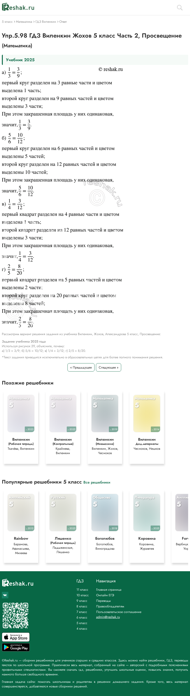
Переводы (103, 600)
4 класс (81, 628)
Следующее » (108, 367)
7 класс (81, 611)
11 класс (82, 589)
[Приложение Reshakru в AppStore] (16, 640)
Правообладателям (110, 606)
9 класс (81, 600)
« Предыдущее (81, 367)
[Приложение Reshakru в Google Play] (16, 650)
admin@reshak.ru (108, 617)
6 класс (81, 617)
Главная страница (108, 589)
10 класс (82, 595)
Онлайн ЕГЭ (105, 595)
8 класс (81, 606)
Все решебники (96, 482)
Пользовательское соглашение (118, 611)
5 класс (81, 623)
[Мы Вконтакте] (5, 595)
